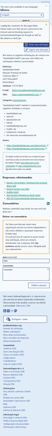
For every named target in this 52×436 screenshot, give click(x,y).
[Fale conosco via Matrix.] (12, 310)
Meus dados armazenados (14, 335)
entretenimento (19, 100)
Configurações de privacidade (16, 424)
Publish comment (38, 285)
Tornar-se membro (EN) (13, 355)
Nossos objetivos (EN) (13, 375)
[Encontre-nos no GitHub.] (8, 310)
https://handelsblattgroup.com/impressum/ (26, 148)
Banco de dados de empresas (16, 338)
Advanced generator (12, 341)
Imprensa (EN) (9, 407)
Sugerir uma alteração (38, 50)
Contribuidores (9, 361)
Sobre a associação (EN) (14, 371)
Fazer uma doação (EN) (13, 352)
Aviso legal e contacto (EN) (15, 417)
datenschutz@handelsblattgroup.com (28, 90)
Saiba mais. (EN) (23, 306)
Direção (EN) (8, 384)
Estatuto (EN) (9, 378)
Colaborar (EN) (9, 348)
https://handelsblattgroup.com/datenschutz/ (26, 145)
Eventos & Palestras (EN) (14, 410)
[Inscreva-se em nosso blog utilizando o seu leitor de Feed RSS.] (4, 310)
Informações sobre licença (14, 427)
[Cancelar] (46, 6)
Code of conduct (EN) (12, 364)
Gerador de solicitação (13, 328)
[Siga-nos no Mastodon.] (15, 310)
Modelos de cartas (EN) (13, 398)
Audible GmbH (13, 192)
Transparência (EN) (11, 381)
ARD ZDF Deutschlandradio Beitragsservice (25, 198)
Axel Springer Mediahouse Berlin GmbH (23, 195)
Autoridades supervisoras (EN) (16, 401)
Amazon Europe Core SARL (18, 189)
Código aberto (9, 358)
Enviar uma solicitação (38, 45)
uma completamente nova (29, 166)
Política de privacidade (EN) (15, 421)
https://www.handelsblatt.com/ (25, 94)
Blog (5, 404)
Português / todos (20, 319)
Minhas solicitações (11, 332)
